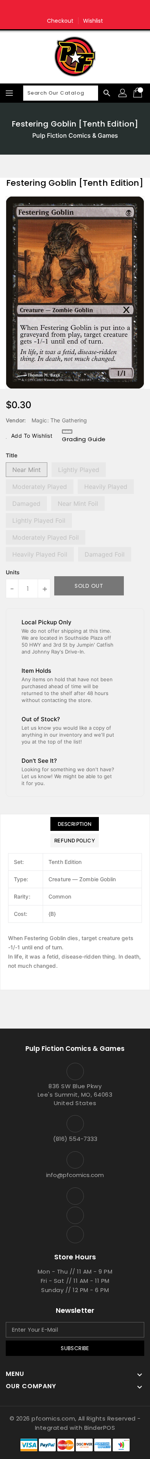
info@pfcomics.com (75, 1175)
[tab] (74, 824)
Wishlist (93, 21)
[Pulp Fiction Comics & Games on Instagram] (75, 9)
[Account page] (123, 93)
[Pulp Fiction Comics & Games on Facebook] (60, 9)
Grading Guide (84, 439)
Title (11, 455)
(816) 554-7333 (75, 1139)
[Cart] (138, 93)
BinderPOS (99, 1428)
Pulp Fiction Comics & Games (75, 135)
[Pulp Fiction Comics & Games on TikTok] (89, 9)
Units (13, 572)
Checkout (60, 21)
